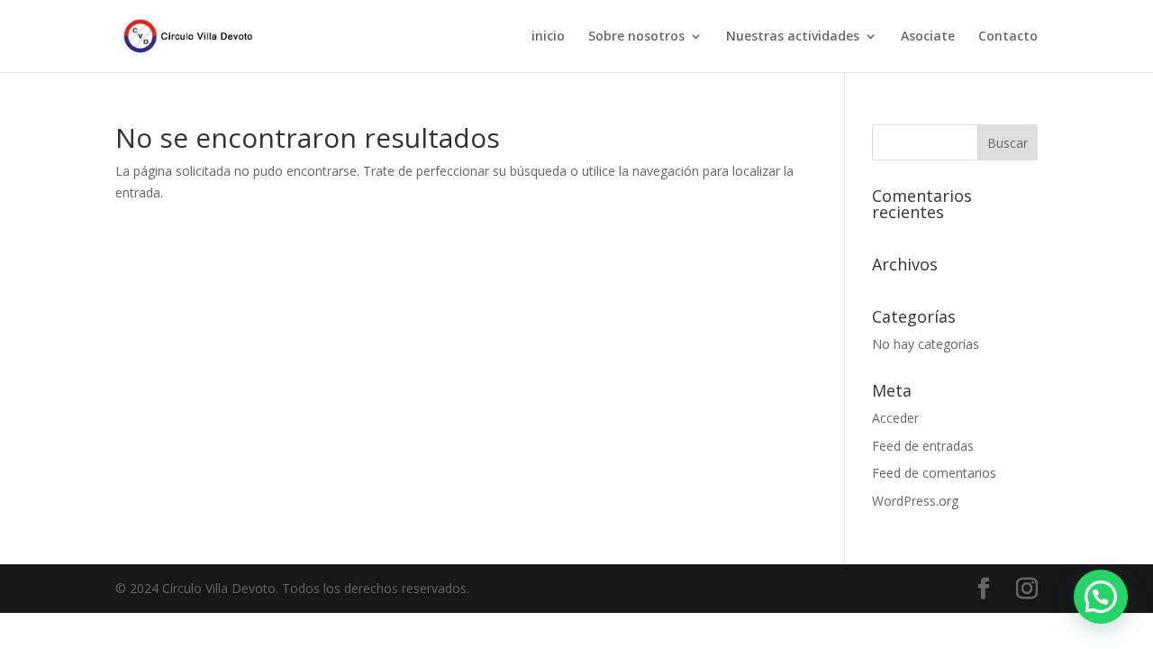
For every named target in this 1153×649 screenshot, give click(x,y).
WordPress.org (915, 500)
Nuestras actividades (792, 37)
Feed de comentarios (934, 472)
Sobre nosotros (636, 37)
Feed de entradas (923, 445)
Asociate (928, 37)
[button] (1101, 597)
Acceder (895, 417)
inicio (548, 37)
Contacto (1008, 37)
